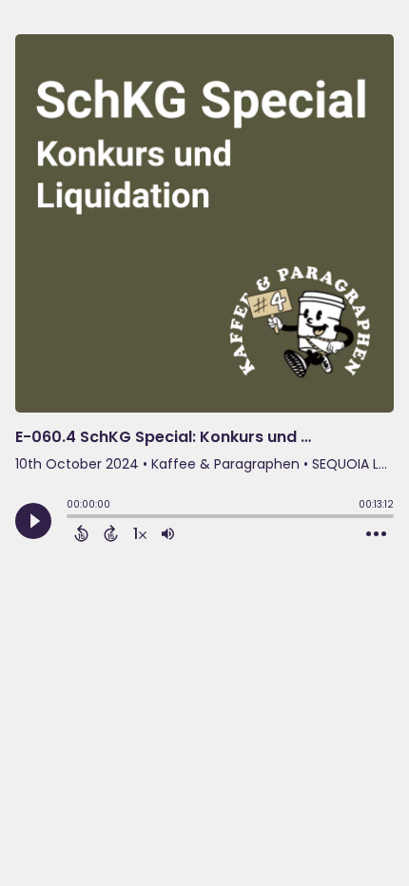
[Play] (33, 521)
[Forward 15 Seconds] (111, 533)
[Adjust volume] (168, 533)
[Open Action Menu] (376, 534)
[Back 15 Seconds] (81, 533)
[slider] (71, 518)
